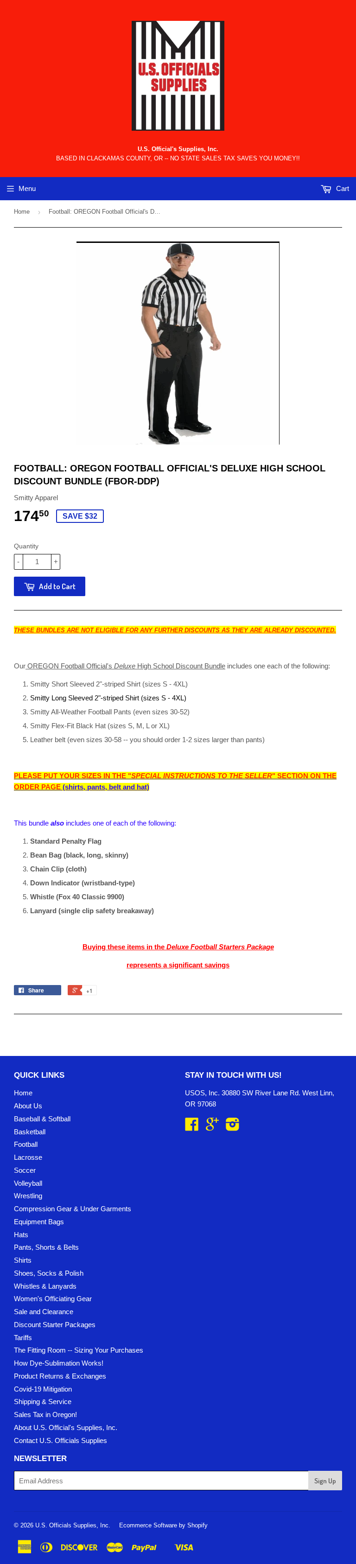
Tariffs (23, 1337)
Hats (21, 1235)
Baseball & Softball (42, 1119)
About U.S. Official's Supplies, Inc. (65, 1427)
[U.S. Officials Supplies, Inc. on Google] (212, 1127)
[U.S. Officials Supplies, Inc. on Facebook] (192, 1127)
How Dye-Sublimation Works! (58, 1363)
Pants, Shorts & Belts (46, 1247)
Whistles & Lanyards (45, 1286)
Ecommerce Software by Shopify (163, 1525)
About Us (28, 1106)
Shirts (23, 1260)
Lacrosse (28, 1157)
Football (26, 1144)
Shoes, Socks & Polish (48, 1273)
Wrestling (28, 1196)
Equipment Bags (39, 1222)
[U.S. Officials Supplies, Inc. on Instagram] (233, 1127)
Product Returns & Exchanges (60, 1376)
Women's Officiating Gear (53, 1299)
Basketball (29, 1132)
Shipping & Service (42, 1401)
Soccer (25, 1170)
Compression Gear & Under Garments (72, 1209)
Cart (341, 188)
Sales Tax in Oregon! (45, 1414)
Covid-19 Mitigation (43, 1389)
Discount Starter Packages (54, 1325)
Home (22, 211)
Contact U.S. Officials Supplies (60, 1440)
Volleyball (28, 1183)
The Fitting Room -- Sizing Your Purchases (78, 1350)
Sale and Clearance (43, 1312)
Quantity (26, 546)
